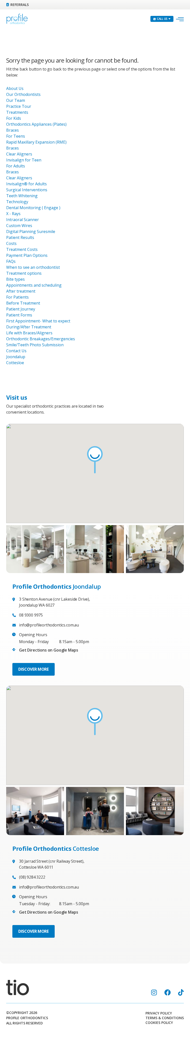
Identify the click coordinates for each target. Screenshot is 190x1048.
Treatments (17, 112)
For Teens (15, 136)
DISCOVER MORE (33, 669)
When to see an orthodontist (33, 267)
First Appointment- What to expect (38, 321)
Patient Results (20, 237)
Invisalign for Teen (23, 160)
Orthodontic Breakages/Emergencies (40, 339)
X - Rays (13, 213)
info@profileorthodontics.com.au (49, 625)
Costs (11, 243)
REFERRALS (19, 4)
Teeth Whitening (22, 195)
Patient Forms (19, 315)
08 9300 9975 (31, 615)
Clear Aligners (19, 154)
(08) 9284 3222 (32, 877)
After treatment (20, 291)
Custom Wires (19, 225)
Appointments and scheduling (34, 285)
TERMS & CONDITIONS (164, 1018)
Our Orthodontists (23, 94)
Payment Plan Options (27, 255)
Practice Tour (18, 106)
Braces (12, 130)
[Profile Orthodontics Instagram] (154, 992)
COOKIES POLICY (159, 1023)
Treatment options (24, 273)
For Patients (17, 297)
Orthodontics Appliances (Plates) (36, 124)
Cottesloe (15, 362)
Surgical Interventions (26, 190)
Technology (17, 201)
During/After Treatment (28, 327)
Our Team (15, 100)
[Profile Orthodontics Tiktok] (181, 992)
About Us (15, 88)
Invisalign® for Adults (26, 184)
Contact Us (16, 350)
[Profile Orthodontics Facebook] (167, 992)
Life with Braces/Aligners (29, 333)
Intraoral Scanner (22, 219)
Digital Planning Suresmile (30, 231)
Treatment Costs (22, 249)
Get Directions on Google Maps (48, 650)
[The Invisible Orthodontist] (17, 987)
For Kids (13, 118)
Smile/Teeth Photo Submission (35, 345)
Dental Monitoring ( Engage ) (33, 207)
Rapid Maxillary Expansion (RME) (36, 142)
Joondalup (15, 356)
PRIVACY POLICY (158, 1013)
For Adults (15, 166)
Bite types (15, 279)
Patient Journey (20, 309)
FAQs (11, 261)
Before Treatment (23, 303)
